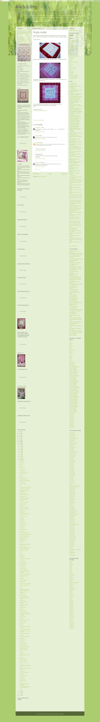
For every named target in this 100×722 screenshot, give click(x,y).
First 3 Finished (22, 482)
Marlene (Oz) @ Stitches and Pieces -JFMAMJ (74, 210)
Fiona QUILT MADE (73, 78)
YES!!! (21, 553)
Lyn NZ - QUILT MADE (73, 75)
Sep (20, 449)
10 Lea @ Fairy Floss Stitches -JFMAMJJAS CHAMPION (75, 116)
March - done (22, 609)
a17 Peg (70, 585)
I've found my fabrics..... (24, 660)
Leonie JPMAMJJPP (73, 295)
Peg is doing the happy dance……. (24, 576)
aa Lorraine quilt (72, 479)
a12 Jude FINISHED (73, 383)
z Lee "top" (71, 621)
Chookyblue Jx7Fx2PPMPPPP (75, 262)
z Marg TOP (71, 418)
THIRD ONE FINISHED (24, 612)
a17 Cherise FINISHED (73, 390)
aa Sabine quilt (72, 509)
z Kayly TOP (71, 417)
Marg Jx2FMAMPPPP (73, 299)
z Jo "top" (71, 618)
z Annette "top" (72, 615)
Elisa (70, 344)
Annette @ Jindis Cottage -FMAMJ (75, 180)
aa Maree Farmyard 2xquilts (74, 485)
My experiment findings (24, 507)
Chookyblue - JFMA (73, 84)
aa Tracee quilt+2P (72, 539)
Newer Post (36, 174)
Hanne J (70, 346)
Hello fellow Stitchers (23, 648)
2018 (20, 431)
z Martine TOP (72, 420)
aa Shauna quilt (72, 519)
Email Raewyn (20, 38)
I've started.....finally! (23, 516)
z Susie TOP (71, 424)
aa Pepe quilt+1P (72, 502)
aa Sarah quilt (71, 516)
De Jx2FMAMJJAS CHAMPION (75, 266)
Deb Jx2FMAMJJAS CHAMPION (75, 268)
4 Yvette (70, 566)
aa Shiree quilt (72, 522)
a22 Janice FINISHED (73, 397)
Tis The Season (22, 581)
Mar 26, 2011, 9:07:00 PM (40, 131)
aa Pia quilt (71, 505)
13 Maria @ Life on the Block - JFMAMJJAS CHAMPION (74, 124)
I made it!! (21, 465)
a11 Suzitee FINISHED (73, 381)
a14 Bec (70, 581)
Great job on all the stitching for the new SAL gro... (25, 687)
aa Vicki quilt (71, 540)
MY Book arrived (23, 680)
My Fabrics (22, 618)
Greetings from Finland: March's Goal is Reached (25, 590)
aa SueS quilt (71, 527)
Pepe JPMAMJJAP (72, 312)
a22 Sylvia (71, 592)
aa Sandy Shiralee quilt (73, 513)
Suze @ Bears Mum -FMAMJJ (74, 238)
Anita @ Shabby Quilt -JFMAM (75, 179)
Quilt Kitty (37, 135)
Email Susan (19, 41)
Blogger (62, 714)
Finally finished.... (23, 600)
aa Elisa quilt (71, 448)
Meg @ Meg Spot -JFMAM (74, 217)
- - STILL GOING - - (72, 175)
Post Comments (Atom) (42, 176)
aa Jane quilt (71, 460)
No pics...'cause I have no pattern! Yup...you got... (24, 548)
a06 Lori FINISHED (72, 374)
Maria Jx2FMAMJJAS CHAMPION (75, 302)
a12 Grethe (71, 578)
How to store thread (23, 522)
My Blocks (21, 657)
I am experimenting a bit (24, 532)
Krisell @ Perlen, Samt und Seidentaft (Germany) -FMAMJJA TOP (75, 136)
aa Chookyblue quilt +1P (73, 438)
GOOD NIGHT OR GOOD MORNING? (24, 684)
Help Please (22, 527)
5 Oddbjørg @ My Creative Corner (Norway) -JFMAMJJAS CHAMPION (75, 102)
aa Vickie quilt (71, 542)
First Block (21, 624)
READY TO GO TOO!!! (24, 672)
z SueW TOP (71, 423)
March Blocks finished (24, 478)
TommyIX (53, 714)
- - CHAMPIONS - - (72, 88)
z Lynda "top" (71, 624)
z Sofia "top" (71, 628)
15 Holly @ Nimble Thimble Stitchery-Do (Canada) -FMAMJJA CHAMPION (75, 129)
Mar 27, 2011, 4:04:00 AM (40, 166)
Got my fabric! (22, 638)
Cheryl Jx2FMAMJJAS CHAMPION (75, 258)
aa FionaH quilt (72, 454)
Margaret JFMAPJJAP (73, 301)
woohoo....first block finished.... (23, 592)
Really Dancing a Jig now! (24, 619)
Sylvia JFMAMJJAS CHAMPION (75, 330)
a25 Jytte (71, 597)
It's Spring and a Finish (24, 537)
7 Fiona (70, 570)
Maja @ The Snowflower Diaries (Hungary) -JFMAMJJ (75, 206)
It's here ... (21, 651)
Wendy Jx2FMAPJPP (73, 335)
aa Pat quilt (71, 497)
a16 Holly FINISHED (73, 389)
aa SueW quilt (71, 528)
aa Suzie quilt (71, 531)
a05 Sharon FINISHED (73, 372)
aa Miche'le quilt (72, 493)
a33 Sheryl (71, 607)
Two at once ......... (23, 641)
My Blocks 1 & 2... (23, 610)
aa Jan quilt (71, 459)
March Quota (22, 460)
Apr (20, 457)
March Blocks (22, 512)
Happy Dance (22, 653)
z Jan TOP (71, 415)
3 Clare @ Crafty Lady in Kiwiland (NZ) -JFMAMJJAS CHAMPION (75, 97)
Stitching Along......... (23, 564)
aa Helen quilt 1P (72, 456)
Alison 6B (71, 546)
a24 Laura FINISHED (73, 400)
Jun (20, 454)
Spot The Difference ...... (24, 580)
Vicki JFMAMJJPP (72, 333)
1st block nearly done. (24, 643)
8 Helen (70, 572)
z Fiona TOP (71, 414)
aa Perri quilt (71, 503)
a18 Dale (71, 587)
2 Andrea (71, 563)
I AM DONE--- (22, 677)
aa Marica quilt (72, 491)
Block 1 (21, 689)
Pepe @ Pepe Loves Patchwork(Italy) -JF (73, 229)
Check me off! (22, 467)
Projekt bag (22, 518)
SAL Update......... (23, 510)
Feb (20, 691)
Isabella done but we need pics (75, 549)
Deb (70, 51)
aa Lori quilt (71, 478)
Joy (70, 69)
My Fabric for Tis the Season (25, 480)
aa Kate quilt (71, 468)
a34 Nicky (71, 609)
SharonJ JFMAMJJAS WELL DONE (76, 321)
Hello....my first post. (23, 675)
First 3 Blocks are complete (25, 488)
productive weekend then (24, 569)
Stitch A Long (22, 469)
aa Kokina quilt (72, 472)
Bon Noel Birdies (23, 616)
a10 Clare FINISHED (73, 380)
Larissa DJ (71, 353)
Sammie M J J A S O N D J (74, 41)
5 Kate (70, 567)
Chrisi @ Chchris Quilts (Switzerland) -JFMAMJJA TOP (75, 147)
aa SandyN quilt (72, 515)
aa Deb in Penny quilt (73, 442)
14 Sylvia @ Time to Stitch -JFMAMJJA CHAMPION (74, 126)
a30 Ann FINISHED (73, 409)
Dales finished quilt (23, 563)
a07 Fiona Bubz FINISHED (74, 375)
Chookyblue (71, 72)
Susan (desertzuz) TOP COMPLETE (73, 50)
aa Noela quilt (71, 496)
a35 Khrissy (71, 612)
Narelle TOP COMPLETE (74, 56)
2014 (20, 438)
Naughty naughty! (23, 503)
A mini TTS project (23, 568)
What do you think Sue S (24, 472)
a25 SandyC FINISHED (73, 402)
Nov (20, 446)
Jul (20, 452)
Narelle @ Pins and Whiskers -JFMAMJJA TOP (75, 155)
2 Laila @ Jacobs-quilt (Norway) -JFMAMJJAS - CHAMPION (75, 94)
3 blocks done (22, 462)
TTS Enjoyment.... (23, 524)
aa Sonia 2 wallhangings (73, 524)
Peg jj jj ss (71, 59)
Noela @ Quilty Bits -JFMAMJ (74, 222)
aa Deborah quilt (72, 444)
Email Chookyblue (20, 39)
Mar (20, 459)
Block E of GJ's (22, 521)
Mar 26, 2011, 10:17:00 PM (40, 138)
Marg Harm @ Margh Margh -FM (75, 208)
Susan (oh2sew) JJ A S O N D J (75, 46)
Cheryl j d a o (71, 54)
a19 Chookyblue (72, 588)
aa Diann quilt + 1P (72, 447)
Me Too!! (21, 464)
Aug (20, 451)
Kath (70, 349)
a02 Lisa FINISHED (73, 368)
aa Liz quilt (71, 476)
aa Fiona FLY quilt (72, 453)
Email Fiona (19, 36)
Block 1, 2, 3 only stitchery (24, 508)
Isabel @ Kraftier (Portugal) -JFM (75, 196)
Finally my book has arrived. (25, 646)
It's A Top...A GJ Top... (23, 662)
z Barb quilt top (72, 552)
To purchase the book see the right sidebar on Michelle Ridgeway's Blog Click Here (23, 32)
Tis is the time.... (22, 519)
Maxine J (71, 43)
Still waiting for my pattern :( (25, 636)
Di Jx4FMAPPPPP (72, 269)
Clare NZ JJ (71, 70)
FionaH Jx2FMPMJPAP (73, 276)
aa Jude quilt (71, 466)
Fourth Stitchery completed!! (25, 629)
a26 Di (70, 598)
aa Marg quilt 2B (72, 488)
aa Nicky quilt (71, 494)
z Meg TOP (71, 421)
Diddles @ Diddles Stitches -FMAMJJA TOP (74, 160)
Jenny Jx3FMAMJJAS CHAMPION (75, 284)
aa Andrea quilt (72, 432)
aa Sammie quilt (72, 512)
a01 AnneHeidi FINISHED (74, 366)
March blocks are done (24, 550)
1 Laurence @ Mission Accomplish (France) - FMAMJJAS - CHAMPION (75, 91)
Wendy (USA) (71, 57)
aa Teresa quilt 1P (72, 536)
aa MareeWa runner (73, 487)
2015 (20, 436)
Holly (70, 66)
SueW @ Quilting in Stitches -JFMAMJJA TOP (74, 140)
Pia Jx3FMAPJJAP (72, 313)
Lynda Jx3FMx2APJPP (73, 298)
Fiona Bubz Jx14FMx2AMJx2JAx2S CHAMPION (73, 273)
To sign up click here (21, 30)
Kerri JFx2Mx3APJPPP (73, 291)
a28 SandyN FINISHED (73, 406)
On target (21, 505)
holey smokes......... (23, 531)
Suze (70, 360)
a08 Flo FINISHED (72, 377)
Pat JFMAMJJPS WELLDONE (75, 310)
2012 (20, 441)
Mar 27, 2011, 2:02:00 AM (40, 158)
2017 (20, 433)
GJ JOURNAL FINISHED (24, 497)
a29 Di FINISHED (72, 408)
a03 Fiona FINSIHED (73, 369)
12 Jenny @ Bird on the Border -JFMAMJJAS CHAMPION (75, 121)
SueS (70, 359)
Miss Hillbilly (37, 142)
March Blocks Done (23, 493)
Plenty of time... (22, 555)
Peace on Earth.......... (23, 545)
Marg (70, 60)
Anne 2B (70, 548)
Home (50, 174)
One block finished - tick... (24, 494)
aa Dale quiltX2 (72, 439)
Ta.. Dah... (21, 663)
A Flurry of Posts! (23, 483)
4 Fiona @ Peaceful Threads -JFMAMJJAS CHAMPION (74, 99)
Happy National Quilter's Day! (25, 544)
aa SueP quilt (71, 525)
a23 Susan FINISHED (73, 399)
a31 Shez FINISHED (73, 411)
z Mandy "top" (71, 625)
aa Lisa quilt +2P (72, 475)
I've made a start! (23, 644)
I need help (22, 674)
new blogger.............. (23, 670)
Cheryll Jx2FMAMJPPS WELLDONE (73, 261)
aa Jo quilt (71, 463)
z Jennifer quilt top (72, 555)
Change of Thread (23, 621)
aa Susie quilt (71, 530)
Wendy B (71, 65)
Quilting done (22, 623)
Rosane (70, 356)
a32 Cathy (71, 606)
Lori (70, 63)
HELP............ (22, 682)
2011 (20, 443)
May (20, 456)
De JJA (70, 53)
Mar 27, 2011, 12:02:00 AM (40, 150)
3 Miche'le (71, 564)
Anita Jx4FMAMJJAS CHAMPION (75, 253)
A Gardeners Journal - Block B (25, 487)
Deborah (70, 343)
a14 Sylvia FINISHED (73, 386)
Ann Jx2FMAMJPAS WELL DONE (75, 254)
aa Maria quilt (71, 490)
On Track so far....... (23, 566)
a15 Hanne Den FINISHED (74, 387)
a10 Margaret (71, 575)
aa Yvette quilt (71, 545)
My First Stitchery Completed (25, 574)
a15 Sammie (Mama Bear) (74, 582)
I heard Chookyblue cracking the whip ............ (25, 514)
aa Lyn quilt (71, 481)
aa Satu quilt (71, 518)
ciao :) (21, 587)
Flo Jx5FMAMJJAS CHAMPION (75, 277)
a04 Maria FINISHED (73, 371)
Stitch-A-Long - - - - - (33, 6)
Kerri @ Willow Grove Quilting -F (75, 200)
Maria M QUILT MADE (73, 62)
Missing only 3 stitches (24, 649)
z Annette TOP (72, 412)
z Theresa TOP (72, 426)
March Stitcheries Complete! (25, 558)
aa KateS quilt (71, 469)
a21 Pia (70, 591)
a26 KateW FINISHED (73, 403)
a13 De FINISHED (72, 384)
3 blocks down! (22, 470)
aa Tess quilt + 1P (72, 537)
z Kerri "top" (71, 619)
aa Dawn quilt (71, 441)
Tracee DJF (71, 363)
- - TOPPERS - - (72, 131)
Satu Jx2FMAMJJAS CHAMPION (75, 317)
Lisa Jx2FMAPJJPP (73, 296)
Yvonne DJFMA (72, 365)
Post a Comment (37, 169)
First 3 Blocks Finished (24, 502)
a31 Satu (71, 604)
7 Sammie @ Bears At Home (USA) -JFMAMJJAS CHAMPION (75, 109)
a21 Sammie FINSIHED (73, 396)
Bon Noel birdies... (23, 594)
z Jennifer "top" (72, 616)
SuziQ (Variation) (72, 362)
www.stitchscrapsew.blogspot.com (40, 110)
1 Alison (70, 561)
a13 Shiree (71, 579)
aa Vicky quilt (71, 543)
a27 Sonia (71, 600)
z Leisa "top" (71, 622)
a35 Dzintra (71, 610)
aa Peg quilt (71, 500)
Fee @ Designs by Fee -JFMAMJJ (75, 194)
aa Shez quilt (71, 521)
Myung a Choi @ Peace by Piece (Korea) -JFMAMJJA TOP (75, 162)
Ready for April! (22, 526)
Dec (20, 444)
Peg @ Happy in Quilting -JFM (75, 224)
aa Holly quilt (71, 457)
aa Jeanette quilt (72, 462)
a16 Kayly (71, 584)
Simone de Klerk (38, 162)
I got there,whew (23, 496)
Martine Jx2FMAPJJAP (73, 306)
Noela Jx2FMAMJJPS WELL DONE (76, 309)
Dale (70, 341)
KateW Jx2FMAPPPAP (73, 289)
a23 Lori (70, 594)
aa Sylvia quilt (71, 534)
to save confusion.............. (24, 607)
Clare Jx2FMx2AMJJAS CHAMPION (73, 265)
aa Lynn (70, 484)
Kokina (70, 352)
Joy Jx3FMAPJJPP (72, 285)
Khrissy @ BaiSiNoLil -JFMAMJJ (75, 201)
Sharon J (71, 44)
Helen (70, 347)
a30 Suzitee (71, 603)
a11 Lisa (70, 576)
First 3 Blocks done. (23, 529)
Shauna (70, 357)
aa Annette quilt (72, 435)
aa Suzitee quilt (72, 533)
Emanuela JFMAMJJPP (73, 271)
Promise (21, 542)
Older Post (64, 174)
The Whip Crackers (72, 83)
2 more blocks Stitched (24, 596)
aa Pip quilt (71, 506)
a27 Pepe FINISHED (73, 405)
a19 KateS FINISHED (73, 393)
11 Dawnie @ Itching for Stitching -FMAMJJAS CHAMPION (75, 119)
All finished (22, 556)
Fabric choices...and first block (25, 583)
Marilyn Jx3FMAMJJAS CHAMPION (73, 304)
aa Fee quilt (71, 450)
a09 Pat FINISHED (72, 378)
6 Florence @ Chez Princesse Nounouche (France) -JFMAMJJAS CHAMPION (75, 105)
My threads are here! (23, 539)
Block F (21, 475)
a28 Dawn (71, 601)
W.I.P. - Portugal (22, 561)
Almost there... (22, 578)
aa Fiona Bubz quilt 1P (73, 451)
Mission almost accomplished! (25, 534)
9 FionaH (71, 573)
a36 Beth (71, 613)
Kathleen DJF (71, 350)
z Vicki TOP (71, 427)
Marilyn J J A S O (72, 47)
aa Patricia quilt (72, 499)
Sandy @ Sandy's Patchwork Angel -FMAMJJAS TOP (75, 134)
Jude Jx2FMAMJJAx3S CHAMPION (73, 288)
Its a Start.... (22, 635)
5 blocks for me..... (23, 477)
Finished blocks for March (24, 536)
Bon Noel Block (22, 679)
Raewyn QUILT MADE (73, 76)
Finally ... (21, 551)
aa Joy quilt (71, 465)
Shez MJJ (71, 73)
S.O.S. (21, 485)
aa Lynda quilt (71, 482)
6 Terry (70, 569)
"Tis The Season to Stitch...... (25, 633)
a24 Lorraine (71, 595)
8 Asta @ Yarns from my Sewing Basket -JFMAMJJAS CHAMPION (75, 111)
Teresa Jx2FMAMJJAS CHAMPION (75, 332)
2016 (20, 435)
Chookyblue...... (38, 127)
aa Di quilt (71, 445)
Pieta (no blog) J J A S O (73, 40)
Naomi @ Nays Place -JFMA (74, 221)
